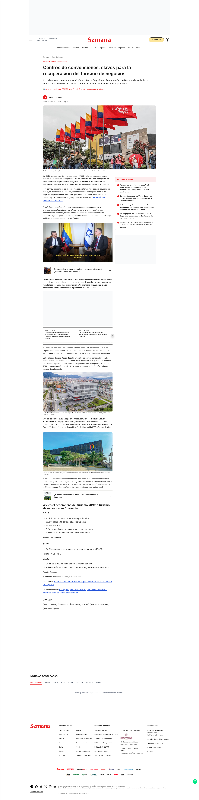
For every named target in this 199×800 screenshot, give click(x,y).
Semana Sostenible (83, 755)
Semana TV (63, 734)
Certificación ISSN (101, 751)
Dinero (61, 739)
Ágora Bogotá (75, 604)
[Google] (31, 786)
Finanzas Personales (84, 739)
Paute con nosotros (154, 747)
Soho (61, 747)
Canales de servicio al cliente (158, 739)
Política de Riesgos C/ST (103, 743)
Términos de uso (100, 730)
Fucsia (61, 751)
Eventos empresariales (99, 604)
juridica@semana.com (128, 744)
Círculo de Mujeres (83, 751)
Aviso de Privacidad (39, 792)
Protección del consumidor (130, 730)
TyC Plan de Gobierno (102, 755)
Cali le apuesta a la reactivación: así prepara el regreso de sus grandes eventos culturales (93, 334)
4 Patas (62, 755)
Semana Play (64, 730)
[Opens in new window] (36, 786)
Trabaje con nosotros (155, 743)
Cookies (150, 752)
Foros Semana (81, 734)
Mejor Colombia (57, 57)
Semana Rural (81, 743)
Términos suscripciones (103, 739)
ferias (86, 604)
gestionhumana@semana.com (131, 753)
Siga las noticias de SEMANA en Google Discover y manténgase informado (76, 89)
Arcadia (62, 743)
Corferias (63, 604)
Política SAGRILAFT (101, 747)
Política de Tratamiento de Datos (106, 734)
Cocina (78, 747)
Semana (46, 57)
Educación (80, 730)
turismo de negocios (51, 609)
